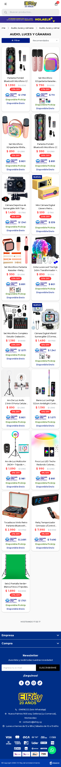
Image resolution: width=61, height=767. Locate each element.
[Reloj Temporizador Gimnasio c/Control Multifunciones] (45, 505)
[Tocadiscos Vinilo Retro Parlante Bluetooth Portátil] (16, 505)
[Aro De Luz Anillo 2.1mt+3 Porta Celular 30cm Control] (16, 383)
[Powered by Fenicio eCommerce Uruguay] (54, 763)
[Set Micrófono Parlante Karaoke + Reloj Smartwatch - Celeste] (18, 289)
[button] (6, 12)
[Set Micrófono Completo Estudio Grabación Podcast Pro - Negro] (16, 316)
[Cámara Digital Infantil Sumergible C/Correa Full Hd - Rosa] (48, 356)
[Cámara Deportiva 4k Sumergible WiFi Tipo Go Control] (16, 188)
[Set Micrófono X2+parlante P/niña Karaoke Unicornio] (16, 127)
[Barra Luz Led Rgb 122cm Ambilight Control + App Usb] (45, 383)
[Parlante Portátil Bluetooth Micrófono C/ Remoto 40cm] (45, 127)
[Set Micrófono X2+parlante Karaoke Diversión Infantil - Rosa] (45, 61)
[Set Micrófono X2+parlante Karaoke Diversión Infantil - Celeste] (48, 100)
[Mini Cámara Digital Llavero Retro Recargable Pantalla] (45, 188)
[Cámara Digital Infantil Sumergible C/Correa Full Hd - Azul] (45, 316)
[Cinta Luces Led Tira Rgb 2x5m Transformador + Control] (45, 250)
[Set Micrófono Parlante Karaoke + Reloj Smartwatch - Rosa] (16, 250)
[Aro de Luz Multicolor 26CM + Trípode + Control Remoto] (16, 444)
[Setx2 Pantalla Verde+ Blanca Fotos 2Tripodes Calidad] (16, 566)
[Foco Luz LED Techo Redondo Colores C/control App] (45, 444)
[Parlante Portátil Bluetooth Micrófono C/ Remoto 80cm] (16, 61)
